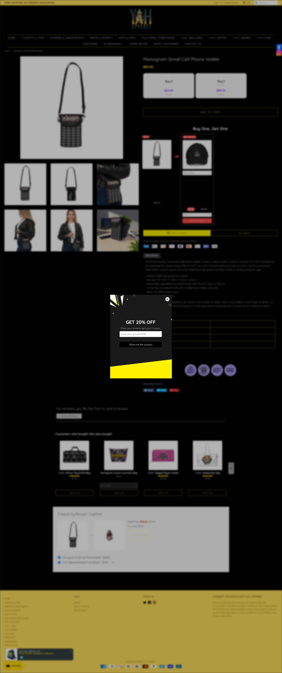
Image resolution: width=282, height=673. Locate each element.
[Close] (167, 299)
